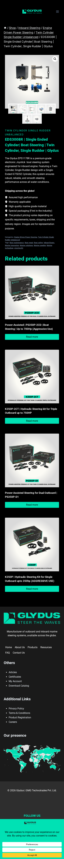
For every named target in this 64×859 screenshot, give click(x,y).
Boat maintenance (17, 243)
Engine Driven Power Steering (25, 237)
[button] (55, 59)
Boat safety (38, 243)
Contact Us (19, 652)
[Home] (5, 27)
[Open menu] (57, 11)
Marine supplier (40, 245)
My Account (15, 681)
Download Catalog (19, 685)
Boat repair (29, 243)
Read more (32, 336)
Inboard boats (49, 243)
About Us (20, 647)
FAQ (7, 652)
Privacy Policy (16, 708)
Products (32, 647)
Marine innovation (12, 245)
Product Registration (20, 717)
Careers (13, 721)
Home (8, 647)
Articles (13, 672)
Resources (46, 647)
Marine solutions (26, 245)
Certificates (15, 676)
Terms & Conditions (19, 713)
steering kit (18, 248)
